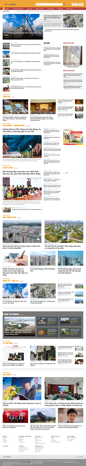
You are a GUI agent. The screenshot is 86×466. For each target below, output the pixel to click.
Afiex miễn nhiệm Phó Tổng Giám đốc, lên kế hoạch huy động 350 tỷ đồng (73, 87)
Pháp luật (29, 8)
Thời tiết (71, 2)
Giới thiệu (81, 2)
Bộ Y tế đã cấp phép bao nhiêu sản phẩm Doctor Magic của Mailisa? (14, 364)
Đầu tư (52, 437)
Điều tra (37, 439)
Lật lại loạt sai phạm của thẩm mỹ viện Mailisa (42, 364)
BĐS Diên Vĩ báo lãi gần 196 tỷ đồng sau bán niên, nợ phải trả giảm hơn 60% (65, 285)
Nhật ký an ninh (16, 207)
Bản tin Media (50, 8)
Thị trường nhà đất (7, 244)
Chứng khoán (47, 159)
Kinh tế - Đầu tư (39, 8)
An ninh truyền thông (40, 443)
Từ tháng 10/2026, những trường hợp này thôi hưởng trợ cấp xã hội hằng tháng (52, 49)
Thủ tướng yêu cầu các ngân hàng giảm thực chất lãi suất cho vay (51, 144)
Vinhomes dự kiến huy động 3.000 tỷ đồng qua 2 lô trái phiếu (66, 293)
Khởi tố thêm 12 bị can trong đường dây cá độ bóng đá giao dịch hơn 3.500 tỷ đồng (52, 193)
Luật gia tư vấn (38, 440)
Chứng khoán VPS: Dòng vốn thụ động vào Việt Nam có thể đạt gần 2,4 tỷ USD (22, 130)
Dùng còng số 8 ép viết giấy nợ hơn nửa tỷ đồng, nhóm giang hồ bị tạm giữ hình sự (73, 81)
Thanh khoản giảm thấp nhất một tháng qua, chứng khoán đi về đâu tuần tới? (52, 162)
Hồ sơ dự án (54, 440)
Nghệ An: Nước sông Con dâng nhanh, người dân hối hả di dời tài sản (52, 320)
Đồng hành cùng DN (7, 299)
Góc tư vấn (37, 450)
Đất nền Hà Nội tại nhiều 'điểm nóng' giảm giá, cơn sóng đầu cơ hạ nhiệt (63, 247)
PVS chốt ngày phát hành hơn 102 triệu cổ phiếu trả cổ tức (65, 299)
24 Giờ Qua (60, 8)
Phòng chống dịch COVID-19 (43, 11)
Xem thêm (13, 97)
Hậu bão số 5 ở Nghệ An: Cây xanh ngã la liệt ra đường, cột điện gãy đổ (75, 330)
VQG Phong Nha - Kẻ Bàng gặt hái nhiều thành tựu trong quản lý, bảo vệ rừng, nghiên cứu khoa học (64, 404)
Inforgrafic (69, 440)
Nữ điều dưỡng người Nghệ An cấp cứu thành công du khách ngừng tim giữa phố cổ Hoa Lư (65, 361)
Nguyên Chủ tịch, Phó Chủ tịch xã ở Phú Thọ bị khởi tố (27, 209)
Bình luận (5, 442)
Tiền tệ (20, 440)
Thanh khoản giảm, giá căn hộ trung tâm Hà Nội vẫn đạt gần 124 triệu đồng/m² (69, 271)
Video (81, 4)
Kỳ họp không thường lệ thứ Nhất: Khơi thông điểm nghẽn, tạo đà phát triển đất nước (52, 63)
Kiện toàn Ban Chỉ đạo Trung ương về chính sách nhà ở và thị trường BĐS (21, 247)
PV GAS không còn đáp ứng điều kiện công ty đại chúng (25, 53)
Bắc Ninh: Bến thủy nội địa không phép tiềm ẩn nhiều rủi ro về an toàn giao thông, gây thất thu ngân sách (42, 427)
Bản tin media (70, 439)
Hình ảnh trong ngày (72, 437)
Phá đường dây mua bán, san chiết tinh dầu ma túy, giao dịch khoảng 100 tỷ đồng (73, 75)
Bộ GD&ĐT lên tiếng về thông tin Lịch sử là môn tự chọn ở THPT (65, 114)
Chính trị (5, 437)
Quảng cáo (21, 451)
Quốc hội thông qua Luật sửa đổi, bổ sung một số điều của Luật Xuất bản (66, 101)
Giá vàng (76, 2)
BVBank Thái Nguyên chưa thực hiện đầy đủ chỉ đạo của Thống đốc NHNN (52, 149)
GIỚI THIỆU (80, 456)
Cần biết (7, 374)
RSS (76, 456)
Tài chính (21, 437)
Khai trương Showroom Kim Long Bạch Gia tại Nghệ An (14, 426)
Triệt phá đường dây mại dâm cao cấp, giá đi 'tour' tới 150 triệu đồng (52, 199)
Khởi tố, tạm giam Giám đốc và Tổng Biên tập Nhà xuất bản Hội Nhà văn (52, 186)
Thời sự (7, 8)
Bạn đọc (37, 442)
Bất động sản (70, 8)
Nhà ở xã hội (38, 451)
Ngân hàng (46, 128)
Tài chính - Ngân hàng (18, 8)
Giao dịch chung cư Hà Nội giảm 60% (42, 270)
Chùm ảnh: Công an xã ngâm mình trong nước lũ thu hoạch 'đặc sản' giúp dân (52, 330)
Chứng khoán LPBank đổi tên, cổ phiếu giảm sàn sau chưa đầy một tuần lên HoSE (52, 56)
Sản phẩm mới (22, 450)
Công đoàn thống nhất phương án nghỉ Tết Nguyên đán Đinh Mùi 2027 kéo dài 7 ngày (66, 108)
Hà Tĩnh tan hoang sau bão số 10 (75, 319)
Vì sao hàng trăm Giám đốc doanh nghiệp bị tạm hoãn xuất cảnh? (66, 347)
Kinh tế (52, 439)
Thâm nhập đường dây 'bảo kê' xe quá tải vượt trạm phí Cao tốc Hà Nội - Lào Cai (20, 11)
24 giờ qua (75, 4)
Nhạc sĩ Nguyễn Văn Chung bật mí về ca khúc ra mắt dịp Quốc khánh (70, 426)
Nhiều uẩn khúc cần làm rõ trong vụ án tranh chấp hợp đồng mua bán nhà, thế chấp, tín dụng (15, 272)
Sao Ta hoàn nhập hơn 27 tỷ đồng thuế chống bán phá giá (42, 302)
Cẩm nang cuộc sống (23, 448)
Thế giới (4, 440)
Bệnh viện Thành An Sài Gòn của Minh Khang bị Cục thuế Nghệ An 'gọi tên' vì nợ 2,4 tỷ (65, 354)
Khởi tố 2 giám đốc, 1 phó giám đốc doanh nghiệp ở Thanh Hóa (52, 180)
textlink (66, 172)
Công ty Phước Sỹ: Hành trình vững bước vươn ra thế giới (22, 404)
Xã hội (4, 115)
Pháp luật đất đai (7, 266)
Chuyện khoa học (23, 447)
